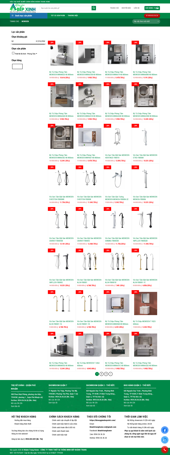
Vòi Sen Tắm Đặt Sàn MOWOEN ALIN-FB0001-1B (89, 322)
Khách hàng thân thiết (22, 424)
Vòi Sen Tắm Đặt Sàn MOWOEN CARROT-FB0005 (89, 239)
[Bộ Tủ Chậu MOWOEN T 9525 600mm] (145, 303)
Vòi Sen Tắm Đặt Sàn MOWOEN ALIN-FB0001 (89, 281)
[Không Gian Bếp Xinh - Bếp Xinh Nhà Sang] (23, 8)
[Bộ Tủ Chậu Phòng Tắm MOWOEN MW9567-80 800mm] (89, 137)
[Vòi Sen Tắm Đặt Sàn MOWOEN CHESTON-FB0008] (89, 178)
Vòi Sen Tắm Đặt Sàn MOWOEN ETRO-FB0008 (145, 156)
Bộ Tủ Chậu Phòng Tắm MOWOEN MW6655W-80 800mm (145, 114)
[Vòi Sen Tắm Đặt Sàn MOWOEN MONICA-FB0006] (145, 178)
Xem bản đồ (15, 406)
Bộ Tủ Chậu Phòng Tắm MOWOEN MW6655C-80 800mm (61, 156)
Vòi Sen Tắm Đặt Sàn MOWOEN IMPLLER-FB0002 (61, 281)
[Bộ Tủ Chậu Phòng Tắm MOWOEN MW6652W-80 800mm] (117, 95)
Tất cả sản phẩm (58, 16)
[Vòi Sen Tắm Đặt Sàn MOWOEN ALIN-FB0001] (89, 261)
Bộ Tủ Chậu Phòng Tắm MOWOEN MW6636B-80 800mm (61, 114)
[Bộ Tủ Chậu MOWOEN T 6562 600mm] (89, 345)
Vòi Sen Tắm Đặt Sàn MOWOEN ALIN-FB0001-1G (61, 322)
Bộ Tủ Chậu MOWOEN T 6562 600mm (88, 364)
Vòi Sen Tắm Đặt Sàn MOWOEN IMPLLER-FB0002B (145, 239)
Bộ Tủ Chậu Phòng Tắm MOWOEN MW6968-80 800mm (116, 322)
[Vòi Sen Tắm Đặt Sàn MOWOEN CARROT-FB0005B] (61, 220)
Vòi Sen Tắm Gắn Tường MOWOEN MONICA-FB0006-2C (116, 198)
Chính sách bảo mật (59, 435)
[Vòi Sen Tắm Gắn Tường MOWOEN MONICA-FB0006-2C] (117, 179)
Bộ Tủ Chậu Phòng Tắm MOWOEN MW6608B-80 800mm (145, 73)
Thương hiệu (73, 16)
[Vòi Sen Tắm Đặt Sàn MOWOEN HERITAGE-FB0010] (117, 137)
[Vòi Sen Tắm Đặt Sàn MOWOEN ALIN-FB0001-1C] (145, 261)
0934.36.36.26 (23, 400)
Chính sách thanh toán (60, 431)
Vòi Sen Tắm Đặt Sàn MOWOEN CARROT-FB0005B (61, 239)
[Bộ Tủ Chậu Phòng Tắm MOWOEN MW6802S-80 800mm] (61, 54)
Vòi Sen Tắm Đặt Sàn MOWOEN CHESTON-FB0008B (61, 198)
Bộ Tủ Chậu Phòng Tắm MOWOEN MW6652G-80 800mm (145, 364)
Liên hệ (136, 8)
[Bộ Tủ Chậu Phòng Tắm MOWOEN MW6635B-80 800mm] (89, 54)
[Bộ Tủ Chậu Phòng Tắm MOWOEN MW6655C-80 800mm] (61, 137)
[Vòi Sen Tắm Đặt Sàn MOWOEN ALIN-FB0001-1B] (89, 303)
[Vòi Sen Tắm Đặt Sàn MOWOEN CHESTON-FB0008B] (61, 178)
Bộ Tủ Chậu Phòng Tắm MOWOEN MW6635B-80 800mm (89, 73)
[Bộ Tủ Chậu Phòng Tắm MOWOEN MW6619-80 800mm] (117, 54)
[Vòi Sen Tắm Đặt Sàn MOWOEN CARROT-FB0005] (89, 220)
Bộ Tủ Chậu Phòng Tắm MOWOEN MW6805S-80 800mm (61, 364)
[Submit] (94, 8)
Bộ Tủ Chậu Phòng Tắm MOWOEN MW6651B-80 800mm (89, 114)
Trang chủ (114, 8)
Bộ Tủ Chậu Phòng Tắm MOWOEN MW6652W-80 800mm (117, 114)
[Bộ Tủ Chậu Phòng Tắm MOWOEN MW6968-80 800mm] (117, 303)
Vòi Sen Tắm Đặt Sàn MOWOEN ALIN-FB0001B (117, 281)
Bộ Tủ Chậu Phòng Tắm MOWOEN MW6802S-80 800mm (61, 73)
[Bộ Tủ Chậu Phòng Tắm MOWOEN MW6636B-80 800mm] (61, 95)
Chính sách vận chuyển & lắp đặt (64, 420)
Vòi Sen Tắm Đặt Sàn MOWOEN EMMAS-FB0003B (117, 239)
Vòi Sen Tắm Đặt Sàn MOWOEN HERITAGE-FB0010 (117, 156)
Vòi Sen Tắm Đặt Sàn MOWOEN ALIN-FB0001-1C (145, 281)
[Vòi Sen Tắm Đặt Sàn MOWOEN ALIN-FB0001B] (117, 261)
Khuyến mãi (126, 8)
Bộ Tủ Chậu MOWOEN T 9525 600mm (144, 322)
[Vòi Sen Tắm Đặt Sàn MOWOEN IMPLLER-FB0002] (61, 261)
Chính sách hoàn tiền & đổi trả (63, 427)
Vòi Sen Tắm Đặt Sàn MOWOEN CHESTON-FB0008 (89, 198)
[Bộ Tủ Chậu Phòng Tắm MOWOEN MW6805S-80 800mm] (61, 345)
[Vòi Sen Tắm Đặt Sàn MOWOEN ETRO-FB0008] (145, 137)
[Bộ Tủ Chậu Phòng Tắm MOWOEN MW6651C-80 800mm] (117, 345)
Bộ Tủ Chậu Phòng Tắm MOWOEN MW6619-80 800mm (116, 73)
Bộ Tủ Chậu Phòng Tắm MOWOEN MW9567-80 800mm (88, 156)
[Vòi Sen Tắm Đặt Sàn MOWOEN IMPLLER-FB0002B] (145, 220)
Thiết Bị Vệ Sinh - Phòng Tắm (25, 54)
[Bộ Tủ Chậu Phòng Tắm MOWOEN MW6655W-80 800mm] (145, 95)
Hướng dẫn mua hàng (22, 420)
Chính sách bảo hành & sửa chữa (64, 424)
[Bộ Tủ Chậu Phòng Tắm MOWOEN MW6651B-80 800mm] (89, 95)
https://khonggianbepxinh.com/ (103, 420)
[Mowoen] (17, 66)
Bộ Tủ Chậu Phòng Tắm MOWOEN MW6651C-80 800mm (117, 364)
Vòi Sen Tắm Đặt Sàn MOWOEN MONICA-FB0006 (145, 198)
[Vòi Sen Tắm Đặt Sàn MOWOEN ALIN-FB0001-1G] (61, 303)
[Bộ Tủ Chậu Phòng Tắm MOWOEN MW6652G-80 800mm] (145, 345)
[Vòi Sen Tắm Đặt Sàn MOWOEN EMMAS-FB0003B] (117, 220)
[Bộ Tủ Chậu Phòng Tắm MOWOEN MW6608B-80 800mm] (145, 54)
